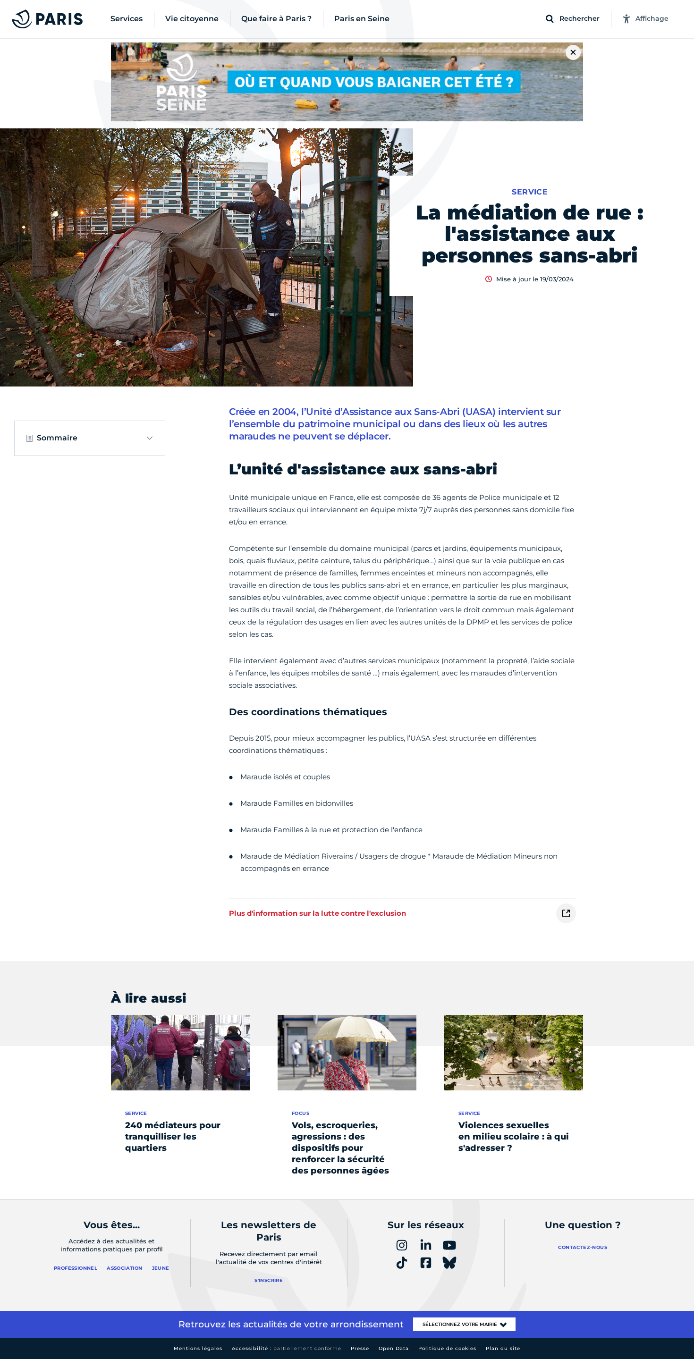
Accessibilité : (286, 1348)
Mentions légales (198, 1348)
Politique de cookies (447, 1348)
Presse (360, 1348)
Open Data (394, 1348)
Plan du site (503, 1348)
